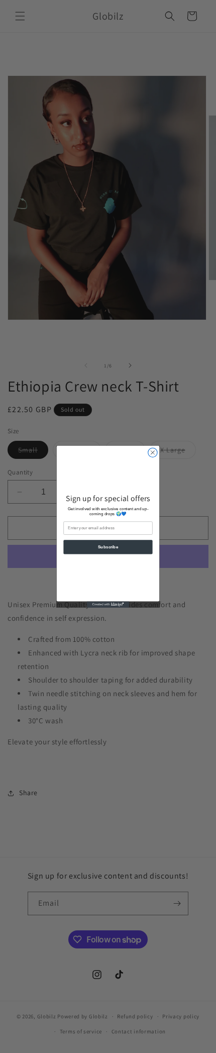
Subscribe (108, 546)
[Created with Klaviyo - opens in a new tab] (108, 604)
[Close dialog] (152, 452)
